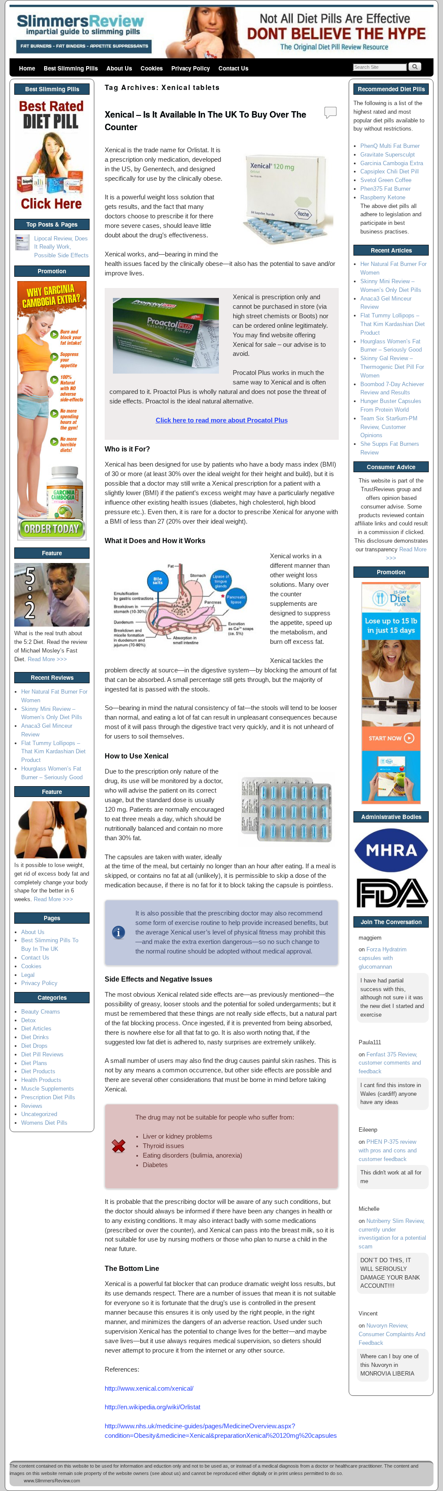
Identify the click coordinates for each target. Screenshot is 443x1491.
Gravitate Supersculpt (387, 154)
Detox (28, 1020)
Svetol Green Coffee (385, 180)
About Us (119, 68)
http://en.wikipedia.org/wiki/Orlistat (152, 1407)
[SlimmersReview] (221, 32)
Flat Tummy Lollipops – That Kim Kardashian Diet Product (53, 752)
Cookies (152, 68)
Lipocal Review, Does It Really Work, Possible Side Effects (61, 247)
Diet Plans (34, 1063)
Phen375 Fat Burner (385, 189)
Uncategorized (39, 1114)
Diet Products (38, 1071)
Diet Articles (36, 1028)
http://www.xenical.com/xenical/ (149, 1388)
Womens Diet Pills (44, 1123)
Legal (28, 975)
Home (27, 68)
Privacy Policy (190, 68)
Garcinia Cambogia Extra (391, 163)
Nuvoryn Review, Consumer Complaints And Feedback (392, 1334)
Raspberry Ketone (382, 197)
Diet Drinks (35, 1037)
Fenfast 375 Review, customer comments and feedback (390, 1063)
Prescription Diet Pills (48, 1097)
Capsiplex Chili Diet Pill (389, 171)
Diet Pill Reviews (42, 1054)
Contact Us (233, 68)
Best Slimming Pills (71, 68)
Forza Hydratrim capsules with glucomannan (383, 958)
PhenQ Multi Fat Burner (390, 146)
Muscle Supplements (47, 1088)
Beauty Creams (40, 1011)
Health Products (41, 1080)
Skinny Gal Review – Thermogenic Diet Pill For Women (392, 367)
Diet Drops (34, 1046)
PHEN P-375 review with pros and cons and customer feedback (388, 1150)
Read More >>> (47, 659)
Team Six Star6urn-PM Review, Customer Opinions (388, 427)
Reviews (31, 1106)
